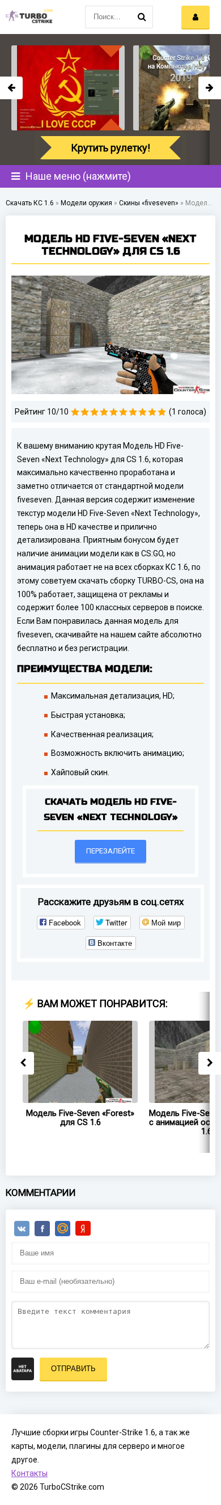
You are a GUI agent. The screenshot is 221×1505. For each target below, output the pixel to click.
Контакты (29, 1473)
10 (162, 412)
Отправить (73, 1368)
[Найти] (141, 17)
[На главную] (28, 17)
